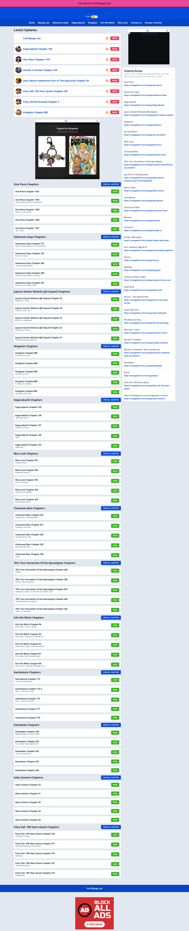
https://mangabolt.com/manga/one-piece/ (143, 85)
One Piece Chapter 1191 (36, 59)
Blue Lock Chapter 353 (26, 499)
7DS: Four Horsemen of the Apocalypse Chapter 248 (41, 579)
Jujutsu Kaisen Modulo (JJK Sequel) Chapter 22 (38, 327)
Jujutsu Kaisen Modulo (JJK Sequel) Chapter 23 (38, 317)
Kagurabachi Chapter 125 (28, 444)
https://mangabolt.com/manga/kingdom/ (142, 125)
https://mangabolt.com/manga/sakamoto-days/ (145, 95)
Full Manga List (32, 38)
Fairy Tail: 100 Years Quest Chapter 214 (35, 873)
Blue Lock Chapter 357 (26, 460)
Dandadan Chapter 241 (27, 761)
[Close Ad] (97, 121)
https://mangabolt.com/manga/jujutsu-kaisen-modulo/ (149, 115)
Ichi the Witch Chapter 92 (28, 644)
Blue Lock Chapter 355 (26, 479)
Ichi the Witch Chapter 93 (28, 634)
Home (32, 22)
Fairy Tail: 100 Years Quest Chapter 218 (45, 91)
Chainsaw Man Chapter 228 (29, 554)
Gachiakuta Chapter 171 (27, 709)
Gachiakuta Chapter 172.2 (28, 688)
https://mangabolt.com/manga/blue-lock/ (143, 145)
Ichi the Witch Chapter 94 (28, 624)
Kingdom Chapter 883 (26, 371)
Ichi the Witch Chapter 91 (28, 653)
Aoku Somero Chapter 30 (28, 802)
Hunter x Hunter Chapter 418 (40, 70)
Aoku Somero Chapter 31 (28, 793)
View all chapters (111, 184)
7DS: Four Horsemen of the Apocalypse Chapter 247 (41, 589)
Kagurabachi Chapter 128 (28, 415)
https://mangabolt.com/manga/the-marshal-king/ (146, 323)
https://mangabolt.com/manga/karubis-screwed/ (146, 342)
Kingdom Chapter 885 (35, 112)
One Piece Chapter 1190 (27, 199)
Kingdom (92, 22)
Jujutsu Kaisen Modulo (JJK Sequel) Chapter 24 (38, 308)
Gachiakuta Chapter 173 (27, 679)
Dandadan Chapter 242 (27, 751)
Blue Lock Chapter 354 (26, 489)
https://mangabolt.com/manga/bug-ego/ (142, 270)
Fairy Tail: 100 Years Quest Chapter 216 (35, 853)
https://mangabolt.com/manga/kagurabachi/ (144, 105)
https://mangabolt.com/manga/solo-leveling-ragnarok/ (149, 250)
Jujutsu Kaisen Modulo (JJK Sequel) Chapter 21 (38, 337)
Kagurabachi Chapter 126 (28, 435)
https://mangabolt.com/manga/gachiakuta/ (143, 200)
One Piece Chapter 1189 (27, 209)
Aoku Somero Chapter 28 (28, 819)
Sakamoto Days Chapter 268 (29, 273)
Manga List (43, 22)
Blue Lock (123, 22)
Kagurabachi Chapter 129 (37, 48)
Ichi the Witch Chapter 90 (28, 663)
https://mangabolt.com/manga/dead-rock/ (143, 290)
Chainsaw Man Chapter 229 (29, 544)
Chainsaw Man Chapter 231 (29, 524)
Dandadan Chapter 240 (27, 770)
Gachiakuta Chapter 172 (27, 698)
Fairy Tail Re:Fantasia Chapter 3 (41, 101)
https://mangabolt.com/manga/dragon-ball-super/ (146, 240)
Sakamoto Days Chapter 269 (29, 263)
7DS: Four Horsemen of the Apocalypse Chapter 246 (41, 599)
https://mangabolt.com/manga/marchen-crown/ (145, 333)
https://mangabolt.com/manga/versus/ (141, 260)
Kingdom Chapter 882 (26, 381)
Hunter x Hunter (153, 22)
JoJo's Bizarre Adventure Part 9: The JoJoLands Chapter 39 (56, 80)
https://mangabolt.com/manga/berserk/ (142, 220)
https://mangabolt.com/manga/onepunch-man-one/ (147, 280)
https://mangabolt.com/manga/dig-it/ (141, 375)
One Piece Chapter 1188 (27, 219)
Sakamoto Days (60, 22)
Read (114, 38)
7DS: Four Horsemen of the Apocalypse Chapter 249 (41, 569)
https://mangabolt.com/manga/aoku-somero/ (144, 398)
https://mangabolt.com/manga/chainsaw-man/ (145, 154)
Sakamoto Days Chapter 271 (29, 243)
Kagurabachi (78, 22)
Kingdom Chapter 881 (26, 391)
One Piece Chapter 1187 (27, 228)
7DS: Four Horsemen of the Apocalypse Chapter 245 (41, 608)
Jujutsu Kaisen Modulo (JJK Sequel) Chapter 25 (38, 298)
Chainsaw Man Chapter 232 (29, 515)
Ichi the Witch (107, 22)
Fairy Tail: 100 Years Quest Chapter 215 (35, 863)
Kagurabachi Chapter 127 (28, 425)
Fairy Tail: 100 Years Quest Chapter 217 (35, 843)
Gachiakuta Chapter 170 (27, 717)
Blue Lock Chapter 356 (26, 470)
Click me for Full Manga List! (94, 3)
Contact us (136, 22)
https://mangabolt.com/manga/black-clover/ (144, 190)
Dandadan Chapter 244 (27, 731)
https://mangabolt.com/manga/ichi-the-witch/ (145, 135)
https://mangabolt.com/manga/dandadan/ (143, 365)
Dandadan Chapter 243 (27, 741)
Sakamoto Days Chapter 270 (29, 253)
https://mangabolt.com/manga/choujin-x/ (143, 230)
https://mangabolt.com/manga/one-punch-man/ (146, 210)
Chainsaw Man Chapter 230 (29, 534)
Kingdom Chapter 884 (26, 363)
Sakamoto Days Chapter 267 (29, 282)
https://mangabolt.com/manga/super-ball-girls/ (145, 313)
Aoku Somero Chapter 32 (28, 784)
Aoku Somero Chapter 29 (28, 811)
